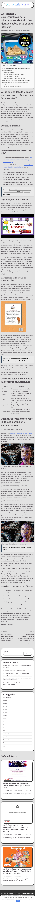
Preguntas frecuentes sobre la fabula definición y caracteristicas (15, 83)
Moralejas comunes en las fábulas (13, 86)
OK (18, 901)
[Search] (30, 4)
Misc (4, 731)
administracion (7, 697)
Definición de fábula (9, 72)
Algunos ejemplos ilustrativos (11, 76)
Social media (6, 740)
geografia (5, 712)
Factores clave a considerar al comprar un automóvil (17, 80)
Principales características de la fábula (14, 74)
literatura (10, 624)
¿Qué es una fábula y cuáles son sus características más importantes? (16, 69)
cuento (5, 703)
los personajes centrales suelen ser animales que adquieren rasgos (17, 160)
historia (5, 718)
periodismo (6, 737)
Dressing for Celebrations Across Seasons (14, 670)
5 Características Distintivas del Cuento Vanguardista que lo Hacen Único (16, 786)
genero (5, 709)
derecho (5, 706)
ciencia (5, 700)
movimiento (6, 734)
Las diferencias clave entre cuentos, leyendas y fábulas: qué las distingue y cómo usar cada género (17, 871)
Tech (4, 743)
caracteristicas (25, 30)
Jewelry (5, 725)
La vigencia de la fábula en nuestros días (14, 78)
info (4, 722)
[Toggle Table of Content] (30, 65)
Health (5, 715)
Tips (4, 746)
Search (5, 651)
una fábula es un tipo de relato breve (21, 433)
